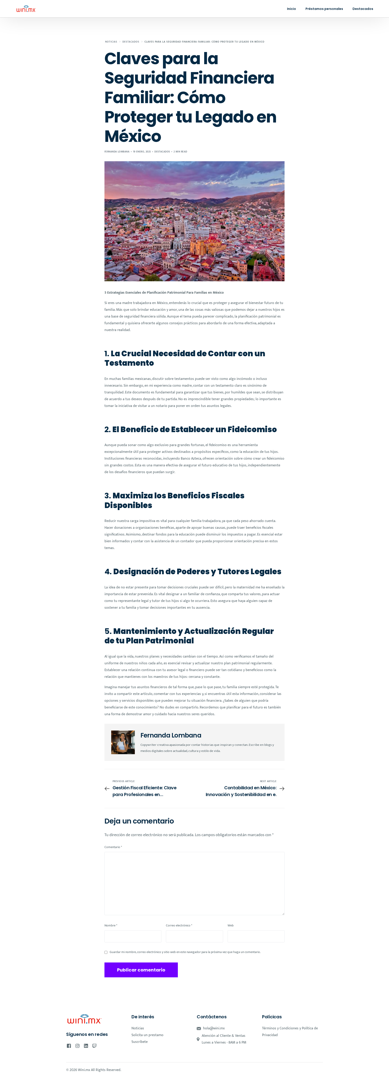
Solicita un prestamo (147, 1035)
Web (231, 925)
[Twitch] (94, 1045)
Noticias (137, 1028)
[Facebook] (69, 1045)
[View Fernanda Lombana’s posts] (123, 742)
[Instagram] (77, 1045)
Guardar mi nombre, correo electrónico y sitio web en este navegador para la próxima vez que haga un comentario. (185, 952)
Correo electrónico (179, 925)
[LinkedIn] (86, 1045)
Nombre (110, 925)
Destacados (162, 152)
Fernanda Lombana (116, 152)
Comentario (113, 847)
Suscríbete (139, 1042)
